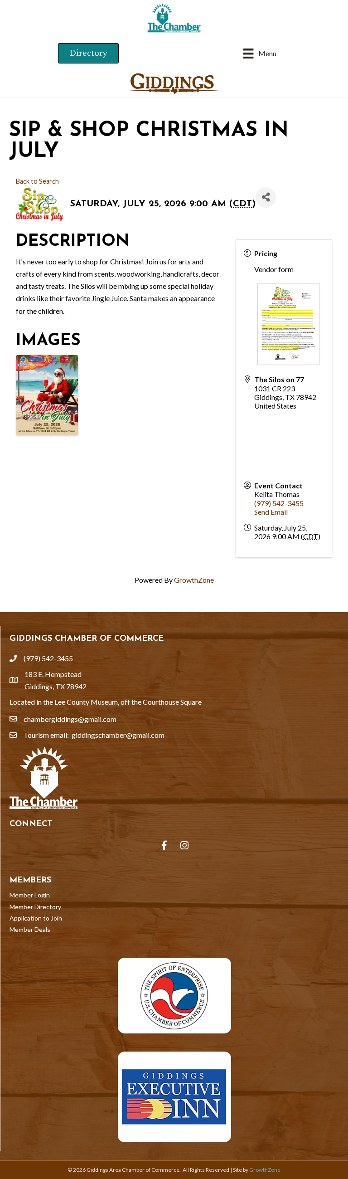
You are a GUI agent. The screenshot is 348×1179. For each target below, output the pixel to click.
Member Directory (35, 907)
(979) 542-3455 (279, 503)
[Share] (266, 197)
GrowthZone (194, 579)
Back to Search (37, 181)
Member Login (30, 895)
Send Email (271, 511)
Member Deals (30, 929)
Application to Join (36, 918)
